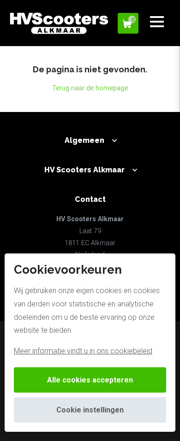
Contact (90, 199)
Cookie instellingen (90, 410)
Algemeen (84, 140)
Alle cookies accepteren (90, 380)
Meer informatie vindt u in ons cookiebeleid (83, 351)
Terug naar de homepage (90, 88)
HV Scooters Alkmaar (84, 169)
